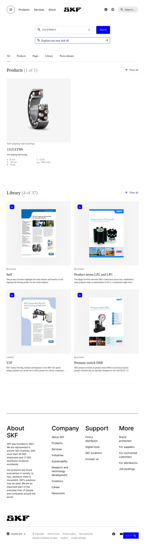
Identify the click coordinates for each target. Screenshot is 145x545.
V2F (9, 363)
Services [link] (39, 9)
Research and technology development (60, 471)
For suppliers (126, 446)
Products (57, 443)
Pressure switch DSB (88, 363)
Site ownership (86, 534)
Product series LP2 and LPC (93, 274)
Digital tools (92, 446)
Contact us (92, 459)
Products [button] (24, 9)
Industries (57, 455)
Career (56, 487)
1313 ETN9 (15, 149)
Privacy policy (69, 534)
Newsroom (58, 493)
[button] (106, 9)
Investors (57, 481)
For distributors (128, 462)
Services (57, 449)
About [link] (52, 9)
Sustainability (60, 461)
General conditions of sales (44, 538)
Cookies (64, 538)
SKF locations (93, 453)
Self (9, 274)
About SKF (58, 437)
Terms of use (53, 534)
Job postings (127, 468)
